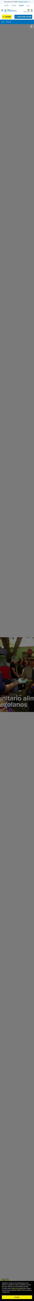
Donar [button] (28, 11)
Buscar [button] (25, 11)
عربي (28, 5)
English (7, 5)
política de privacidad (17, 1288)
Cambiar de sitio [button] (23, 2)
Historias (8, 22)
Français (14, 5)
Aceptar (17, 1297)
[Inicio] (10, 10)
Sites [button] (32, 11)
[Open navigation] (2, 10)
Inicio (2, 22)
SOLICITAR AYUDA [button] (24, 17)
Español (21, 5)
